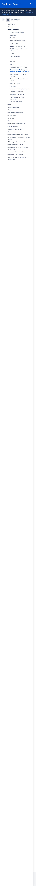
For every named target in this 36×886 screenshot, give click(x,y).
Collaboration (12, 115)
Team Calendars (13, 126)
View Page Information (17, 94)
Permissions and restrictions (16, 123)
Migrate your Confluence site (16, 142)
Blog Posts (13, 35)
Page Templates (15, 83)
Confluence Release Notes (16, 152)
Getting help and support (15, 154)
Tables (12, 64)
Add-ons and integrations (15, 129)
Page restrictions (15, 56)
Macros (10, 110)
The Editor (13, 38)
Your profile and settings (15, 112)
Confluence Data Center (15, 144)
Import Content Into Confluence (19, 89)
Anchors (12, 61)
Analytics (11, 118)
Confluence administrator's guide (18, 134)
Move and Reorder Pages (17, 40)
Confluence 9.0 (15, 19)
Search (30, 4)
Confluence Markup (16, 101)
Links (11, 59)
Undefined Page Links (16, 91)
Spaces (10, 27)
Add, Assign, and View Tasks (18, 67)
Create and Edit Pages (17, 32)
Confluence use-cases (15, 132)
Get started (11, 24)
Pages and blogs (13, 29)
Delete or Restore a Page (17, 46)
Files (9, 104)
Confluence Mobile (13, 107)
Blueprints (13, 86)
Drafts (12, 53)
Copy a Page (14, 43)
